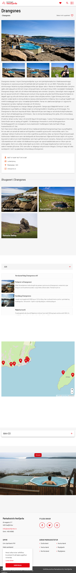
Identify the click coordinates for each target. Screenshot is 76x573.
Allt (5, 266)
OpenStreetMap (64, 395)
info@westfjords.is (10, 529)
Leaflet (58, 395)
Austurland (62, 543)
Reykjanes (61, 551)
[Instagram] (57, 525)
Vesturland (45, 547)
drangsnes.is (12, 169)
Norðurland (45, 551)
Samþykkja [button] (17, 565)
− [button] (72, 392)
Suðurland (44, 543)
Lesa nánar (10, 560)
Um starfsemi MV (9, 543)
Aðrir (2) (6, 433)
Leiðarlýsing (11, 161)
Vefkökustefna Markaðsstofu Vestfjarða (57, 569)
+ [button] (72, 389)
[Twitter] (49, 525)
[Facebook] (42, 525)
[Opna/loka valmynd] (71, 3)
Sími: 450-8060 (8, 531)
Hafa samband (8, 547)
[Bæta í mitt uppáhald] (66, 15)
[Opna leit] (67, 3)
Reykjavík (61, 547)
